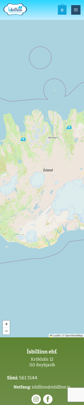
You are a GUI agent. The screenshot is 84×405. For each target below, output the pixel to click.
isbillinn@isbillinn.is (51, 387)
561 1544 (28, 378)
